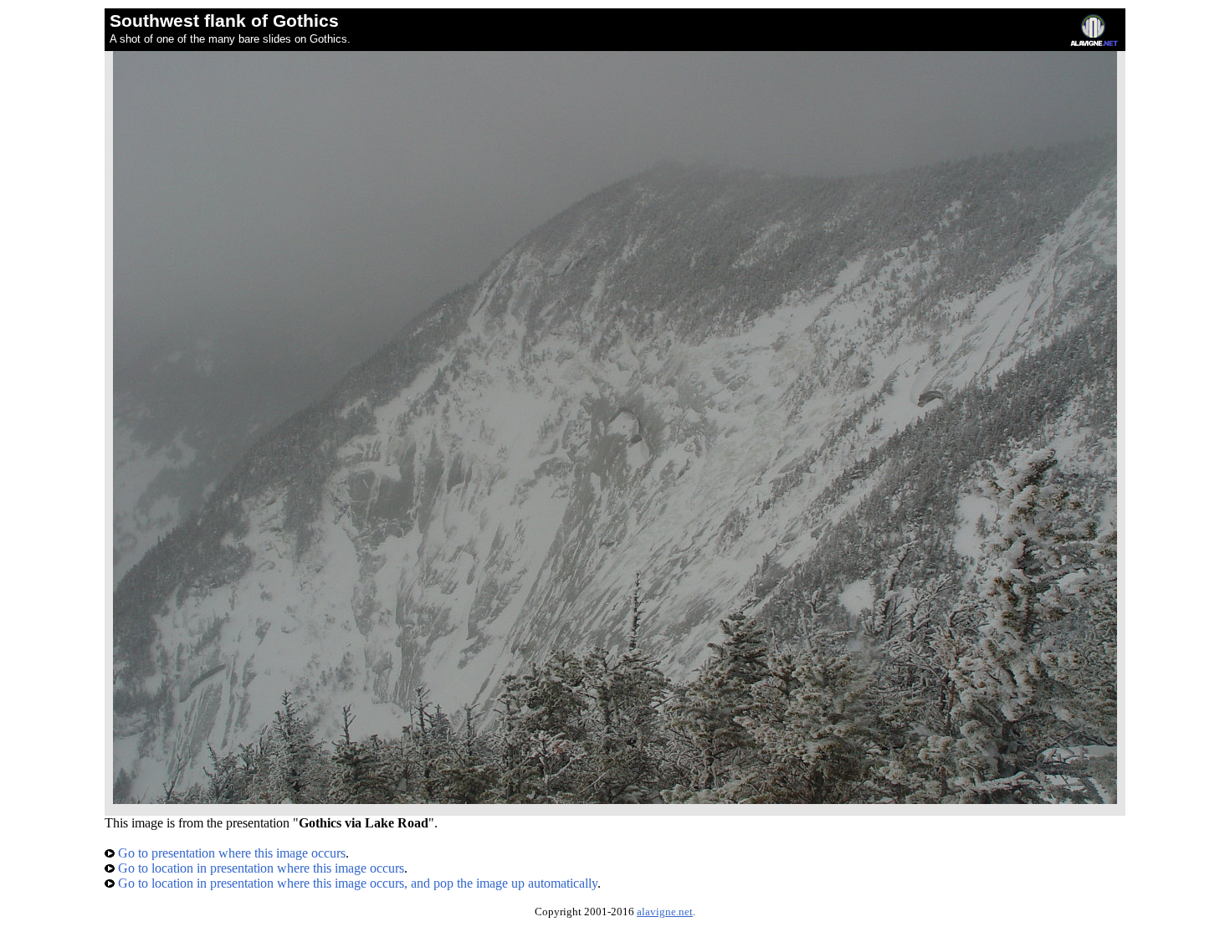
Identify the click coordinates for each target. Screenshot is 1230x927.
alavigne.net (665, 912)
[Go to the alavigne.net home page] (1094, 42)
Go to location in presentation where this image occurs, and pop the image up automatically (356, 883)
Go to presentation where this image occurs (230, 853)
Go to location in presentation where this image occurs (259, 868)
